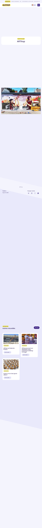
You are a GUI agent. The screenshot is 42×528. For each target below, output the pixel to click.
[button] (34, 5)
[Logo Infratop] (6, 5)
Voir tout (36, 327)
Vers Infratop (37, 1)
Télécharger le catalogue (27, 1)
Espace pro (7, 1)
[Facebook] (35, 193)
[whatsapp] (38, 193)
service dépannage (15, 1)
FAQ (20, 1)
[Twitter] (28, 193)
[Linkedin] (32, 193)
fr (34, 5)
